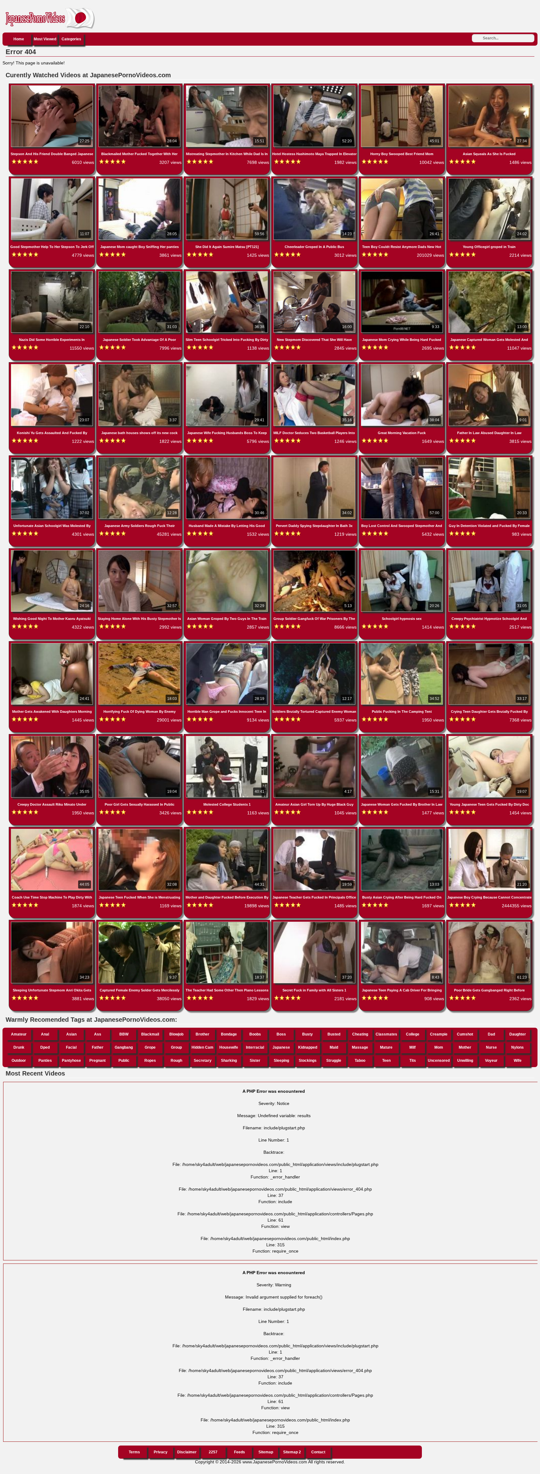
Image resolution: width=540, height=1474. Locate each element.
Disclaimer (187, 1452)
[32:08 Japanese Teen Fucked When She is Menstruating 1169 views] (140, 830)
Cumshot (465, 1034)
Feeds (239, 1452)
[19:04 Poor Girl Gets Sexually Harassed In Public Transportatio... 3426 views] (140, 737)
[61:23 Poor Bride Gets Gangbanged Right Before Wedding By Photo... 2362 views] (489, 922)
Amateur (19, 1034)
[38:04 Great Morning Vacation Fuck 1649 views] (402, 365)
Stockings (308, 1060)
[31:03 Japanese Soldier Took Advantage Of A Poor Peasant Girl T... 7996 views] (140, 272)
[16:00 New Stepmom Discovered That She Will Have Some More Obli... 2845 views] (315, 272)
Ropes (150, 1060)
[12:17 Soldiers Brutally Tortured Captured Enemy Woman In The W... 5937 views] (315, 644)
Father (97, 1047)
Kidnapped (307, 1047)
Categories (71, 39)
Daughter (517, 1034)
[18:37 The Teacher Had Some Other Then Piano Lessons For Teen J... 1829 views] (227, 922)
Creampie (439, 1034)
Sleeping (281, 1060)
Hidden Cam (202, 1047)
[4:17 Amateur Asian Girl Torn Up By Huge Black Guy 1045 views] (315, 737)
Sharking (229, 1060)
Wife (518, 1060)
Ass (97, 1034)
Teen (386, 1060)
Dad (491, 1034)
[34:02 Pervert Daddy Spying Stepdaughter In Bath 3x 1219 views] (315, 458)
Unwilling (465, 1060)
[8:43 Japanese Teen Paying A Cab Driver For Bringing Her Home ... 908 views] (402, 922)
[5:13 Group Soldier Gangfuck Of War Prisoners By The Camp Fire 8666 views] (315, 551)
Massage (360, 1047)
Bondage (229, 1034)
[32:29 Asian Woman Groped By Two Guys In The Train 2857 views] (227, 551)
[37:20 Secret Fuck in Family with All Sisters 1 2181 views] (315, 922)
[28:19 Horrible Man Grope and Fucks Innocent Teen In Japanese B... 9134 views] (227, 644)
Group (176, 1047)
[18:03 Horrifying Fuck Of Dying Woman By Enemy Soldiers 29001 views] (140, 644)
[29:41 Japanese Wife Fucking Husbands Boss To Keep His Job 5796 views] (227, 365)
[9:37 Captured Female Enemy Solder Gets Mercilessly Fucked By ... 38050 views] (140, 922)
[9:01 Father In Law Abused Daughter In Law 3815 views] (489, 365)
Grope (150, 1047)
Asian (71, 1034)
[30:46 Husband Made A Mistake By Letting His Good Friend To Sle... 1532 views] (227, 458)
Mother (465, 1047)
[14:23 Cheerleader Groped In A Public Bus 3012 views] (315, 179)
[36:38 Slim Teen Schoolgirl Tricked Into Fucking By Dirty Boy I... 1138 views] (227, 272)
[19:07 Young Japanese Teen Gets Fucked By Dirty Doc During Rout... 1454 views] (489, 737)
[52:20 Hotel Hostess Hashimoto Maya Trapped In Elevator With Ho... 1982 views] (315, 86)
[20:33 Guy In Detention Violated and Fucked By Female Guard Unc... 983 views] (489, 458)
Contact (318, 1452)
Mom (438, 1047)
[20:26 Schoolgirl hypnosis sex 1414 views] (402, 551)
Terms (134, 1452)
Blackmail (150, 1034)
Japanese (281, 1047)
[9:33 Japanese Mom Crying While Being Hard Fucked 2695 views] (402, 272)
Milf (412, 1047)
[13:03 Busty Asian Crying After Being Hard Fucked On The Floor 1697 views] (402, 830)
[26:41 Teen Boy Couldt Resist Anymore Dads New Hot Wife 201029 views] (402, 179)
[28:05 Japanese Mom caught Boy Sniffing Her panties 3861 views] (140, 179)
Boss (281, 1034)
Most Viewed (45, 39)
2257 (213, 1452)
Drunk (18, 1047)
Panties (45, 1060)
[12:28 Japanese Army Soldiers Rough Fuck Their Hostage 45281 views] (140, 458)
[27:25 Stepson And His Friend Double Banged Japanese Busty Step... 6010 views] (52, 86)
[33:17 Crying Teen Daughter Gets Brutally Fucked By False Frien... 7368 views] (489, 644)
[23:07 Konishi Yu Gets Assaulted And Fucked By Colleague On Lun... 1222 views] (52, 365)
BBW (123, 1034)
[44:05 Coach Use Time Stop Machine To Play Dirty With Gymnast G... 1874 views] (52, 830)
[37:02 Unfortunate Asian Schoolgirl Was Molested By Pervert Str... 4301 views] (52, 458)
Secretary (203, 1060)
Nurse (491, 1047)
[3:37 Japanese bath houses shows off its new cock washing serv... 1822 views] (140, 365)
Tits (412, 1060)
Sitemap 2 (292, 1452)
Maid (334, 1047)
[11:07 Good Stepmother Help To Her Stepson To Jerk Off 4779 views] (52, 179)
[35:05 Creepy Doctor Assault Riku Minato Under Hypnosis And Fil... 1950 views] (52, 737)
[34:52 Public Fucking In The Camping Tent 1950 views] (402, 644)
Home (18, 39)
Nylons (517, 1047)
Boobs (255, 1034)
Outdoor (19, 1060)
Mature (386, 1047)
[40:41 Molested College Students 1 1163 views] (227, 737)
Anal (45, 1034)
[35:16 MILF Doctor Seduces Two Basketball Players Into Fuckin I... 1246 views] (315, 365)
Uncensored (439, 1060)
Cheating (360, 1034)
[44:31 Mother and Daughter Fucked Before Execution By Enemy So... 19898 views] (227, 830)
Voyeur (491, 1060)
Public (123, 1060)
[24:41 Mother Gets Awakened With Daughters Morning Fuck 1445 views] (52, 644)
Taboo (360, 1060)
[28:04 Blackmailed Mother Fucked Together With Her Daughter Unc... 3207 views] (140, 86)
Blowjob (176, 1034)
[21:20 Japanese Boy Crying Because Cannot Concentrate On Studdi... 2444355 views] (489, 830)
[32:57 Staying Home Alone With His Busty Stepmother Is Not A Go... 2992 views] (140, 551)
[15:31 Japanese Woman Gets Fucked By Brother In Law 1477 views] (402, 737)
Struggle (333, 1060)
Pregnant (97, 1060)
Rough (176, 1060)
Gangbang (124, 1047)
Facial (71, 1047)
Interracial (255, 1047)
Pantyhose (71, 1060)
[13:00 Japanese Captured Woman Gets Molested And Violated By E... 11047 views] (489, 272)
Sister (255, 1060)
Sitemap (265, 1452)
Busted (334, 1034)
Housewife (228, 1047)
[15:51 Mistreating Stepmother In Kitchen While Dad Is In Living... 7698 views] (227, 86)
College (412, 1034)
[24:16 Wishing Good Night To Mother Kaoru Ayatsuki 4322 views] (52, 551)
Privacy (161, 1452)
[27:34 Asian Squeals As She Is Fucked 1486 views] (489, 86)
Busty (307, 1034)
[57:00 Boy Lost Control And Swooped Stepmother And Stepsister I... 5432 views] (402, 458)
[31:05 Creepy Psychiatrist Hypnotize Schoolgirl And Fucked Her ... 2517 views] (489, 551)
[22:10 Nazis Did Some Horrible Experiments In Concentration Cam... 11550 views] (52, 272)
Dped (45, 1047)
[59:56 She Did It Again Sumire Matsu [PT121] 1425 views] (227, 179)
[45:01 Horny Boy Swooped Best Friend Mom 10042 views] (402, 86)
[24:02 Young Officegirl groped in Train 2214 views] (489, 179)
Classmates (386, 1034)
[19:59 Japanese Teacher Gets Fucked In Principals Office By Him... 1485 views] (315, 830)
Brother (202, 1034)
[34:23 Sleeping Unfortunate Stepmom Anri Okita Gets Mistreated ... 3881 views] (52, 922)
